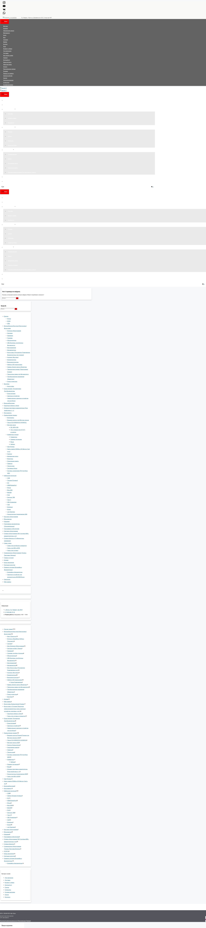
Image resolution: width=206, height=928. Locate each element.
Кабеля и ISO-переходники (14, 364)
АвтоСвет (6, 384)
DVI (8, 483)
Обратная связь (7, 64)
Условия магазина (8, 84)
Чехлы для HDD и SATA (13, 548)
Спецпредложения (8, 80)
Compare (5, 39)
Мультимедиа (8, 519)
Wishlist (5, 42)
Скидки (5, 78)
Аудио (9, 509)
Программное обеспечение (11, 529)
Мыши (12, 442)
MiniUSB (9, 492)
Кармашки (10, 335)
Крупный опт (6, 60)
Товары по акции (9, 557)
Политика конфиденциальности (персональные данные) (22, 172)
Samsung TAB (11, 497)
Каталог (5, 44)
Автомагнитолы (11, 350)
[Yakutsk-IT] (3, 90)
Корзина (5, 28)
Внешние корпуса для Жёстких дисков (18, 420)
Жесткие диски (11, 425)
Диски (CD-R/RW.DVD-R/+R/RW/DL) (17, 422)
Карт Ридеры (10, 446)
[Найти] (17, 298)
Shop (4, 46)
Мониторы (10, 458)
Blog (4, 37)
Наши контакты (7, 62)
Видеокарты (10, 417)
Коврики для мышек (16, 439)
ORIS (8, 323)
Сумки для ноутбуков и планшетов (17, 545)
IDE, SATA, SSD (14, 427)
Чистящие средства (9, 565)
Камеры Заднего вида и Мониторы (17, 367)
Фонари (6, 560)
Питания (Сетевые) (12, 480)
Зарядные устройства (13, 396)
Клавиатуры (13, 437)
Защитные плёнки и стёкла (11, 405)
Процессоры (10, 466)
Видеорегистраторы (13, 362)
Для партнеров (7, 51)
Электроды (7, 579)
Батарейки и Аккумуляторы (14, 572)
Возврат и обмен (7, 48)
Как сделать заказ (8, 55)
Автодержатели (11, 347)
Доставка (5, 53)
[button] (3, 187)
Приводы (9, 463)
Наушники (6, 521)
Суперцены (6, 82)
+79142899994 (12, 17)
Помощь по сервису (8, 73)
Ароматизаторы (11, 360)
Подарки (5, 71)
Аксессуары (10, 386)
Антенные (10, 507)
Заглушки (9, 333)
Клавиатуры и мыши (12, 434)
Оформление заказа (8, 30)
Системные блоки (12, 468)
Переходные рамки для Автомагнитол (18, 374)
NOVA (8, 321)
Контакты (7, 897)
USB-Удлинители (11, 502)
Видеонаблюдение (9, 403)
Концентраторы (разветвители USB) (17, 514)
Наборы (12, 444)
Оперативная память (13, 461)
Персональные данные (9, 69)
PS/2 (8, 495)
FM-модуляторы (11, 340)
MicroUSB (9, 490)
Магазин (5, 26)
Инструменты (8, 413)
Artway (9, 318)
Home (4, 35)
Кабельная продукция (10, 475)
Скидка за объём (7, 75)
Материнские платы (12, 456)
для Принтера (11, 512)
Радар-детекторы (12, 381)
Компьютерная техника (10, 415)
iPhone (9, 487)
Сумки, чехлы (7, 543)
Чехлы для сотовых (12, 550)
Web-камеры (7, 582)
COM (8, 478)
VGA (8, 504)
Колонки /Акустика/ (13, 357)
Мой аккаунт (6, 33)
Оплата (5, 66)
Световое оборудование (11, 531)
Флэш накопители (9, 562)
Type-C (9, 500)
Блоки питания (11, 393)
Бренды (6, 316)
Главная (5, 57)
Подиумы (9, 338)
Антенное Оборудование (14, 331)
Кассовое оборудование (11, 516)
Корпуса (9, 454)
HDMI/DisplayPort (11, 485)
